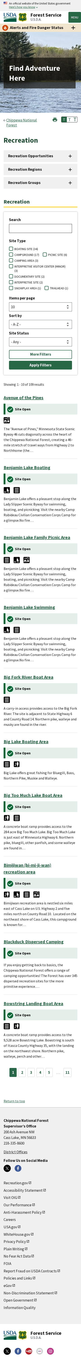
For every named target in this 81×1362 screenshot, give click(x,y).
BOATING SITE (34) (26, 249)
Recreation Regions (25, 169)
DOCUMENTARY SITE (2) (29, 277)
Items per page (22, 298)
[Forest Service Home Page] (22, 17)
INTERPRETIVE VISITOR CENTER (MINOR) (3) (39, 268)
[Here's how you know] (40, 5)
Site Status (19, 333)
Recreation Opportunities (30, 155)
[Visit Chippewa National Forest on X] (7, 1168)
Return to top (14, 1101)
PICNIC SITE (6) (57, 255)
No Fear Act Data (17, 1256)
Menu (74, 17)
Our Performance (18, 1205)
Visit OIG (10, 1197)
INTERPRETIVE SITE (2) (28, 282)
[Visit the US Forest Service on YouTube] (28, 1351)
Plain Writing (14, 1249)
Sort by (15, 315)
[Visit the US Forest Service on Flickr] (39, 1351)
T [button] (64, 119)
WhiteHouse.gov (17, 1234)
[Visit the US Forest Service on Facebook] (18, 1351)
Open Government (18, 1300)
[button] (55, 119)
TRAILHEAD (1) (59, 288)
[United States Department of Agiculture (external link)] (11, 17)
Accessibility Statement (23, 1190)
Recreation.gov (16, 1182)
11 (67, 1072)
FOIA (7, 1263)
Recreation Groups (24, 182)
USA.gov (10, 1227)
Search (15, 219)
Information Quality (20, 1307)
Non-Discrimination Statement (29, 1293)
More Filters (40, 354)
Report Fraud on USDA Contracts (30, 1271)
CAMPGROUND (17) (26, 255)
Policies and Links (18, 1278)
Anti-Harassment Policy (23, 1212)
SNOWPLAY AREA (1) (27, 288)
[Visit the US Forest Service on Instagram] (50, 1351)
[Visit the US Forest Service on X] (7, 1351)
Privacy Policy (15, 1241)
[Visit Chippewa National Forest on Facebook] (18, 1168)
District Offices (15, 1151)
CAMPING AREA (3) (26, 261)
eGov (8, 1285)
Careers (10, 1219)
